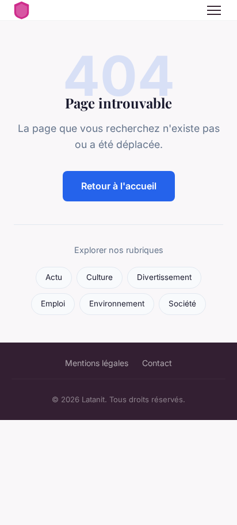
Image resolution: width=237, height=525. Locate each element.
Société (182, 303)
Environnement (116, 303)
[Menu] (213, 10)
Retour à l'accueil (118, 186)
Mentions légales (96, 363)
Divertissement (164, 277)
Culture (99, 277)
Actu (53, 277)
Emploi (53, 303)
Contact (157, 363)
